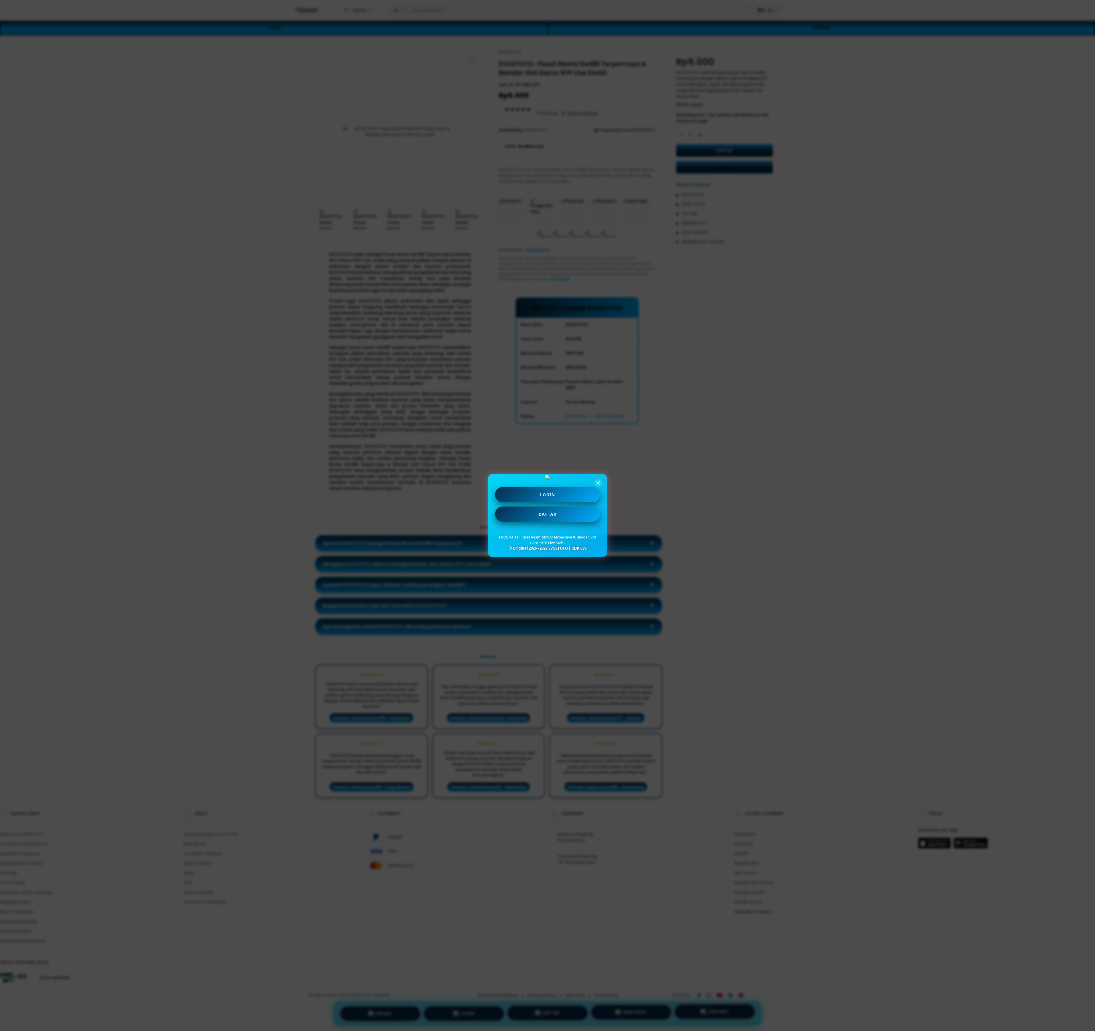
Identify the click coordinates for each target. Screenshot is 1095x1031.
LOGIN (547, 494)
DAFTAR (548, 514)
